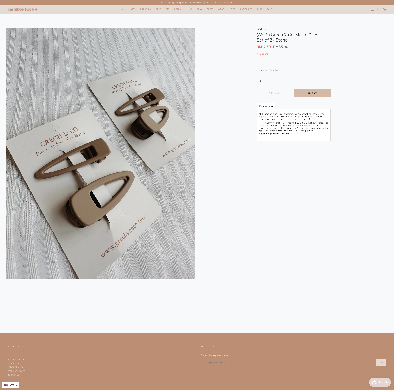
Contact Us (13, 375)
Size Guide (13, 355)
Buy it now (312, 92)
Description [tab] (266, 106)
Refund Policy (15, 363)
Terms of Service (16, 371)
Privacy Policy (15, 367)
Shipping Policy (16, 359)
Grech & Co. (262, 29)
